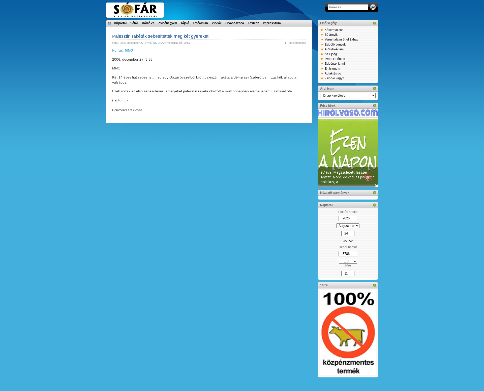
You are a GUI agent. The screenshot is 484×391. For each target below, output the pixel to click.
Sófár (134, 23)
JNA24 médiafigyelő (170, 42)
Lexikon (253, 23)
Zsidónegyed (167, 23)
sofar (115, 42)
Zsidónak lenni (335, 63)
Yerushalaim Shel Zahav (341, 39)
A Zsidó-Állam (334, 49)
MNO (187, 42)
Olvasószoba (234, 23)
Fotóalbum (200, 23)
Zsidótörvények (335, 44)
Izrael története (335, 59)
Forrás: (122, 50)
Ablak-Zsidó (333, 73)
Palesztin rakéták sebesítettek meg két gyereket (160, 36)
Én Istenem (332, 68)
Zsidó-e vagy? (334, 78)
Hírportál (120, 23)
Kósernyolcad (334, 30)
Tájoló (184, 23)
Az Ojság (331, 54)
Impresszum (272, 23)
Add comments (297, 42)
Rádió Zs (148, 23)
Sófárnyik (331, 34)
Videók (217, 23)
